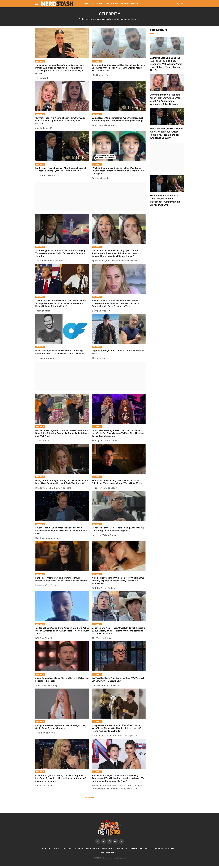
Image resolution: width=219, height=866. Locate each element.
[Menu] (36, 3)
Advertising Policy (109, 852)
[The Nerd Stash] (57, 3)
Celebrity (97, 4)
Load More (89, 797)
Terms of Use (136, 849)
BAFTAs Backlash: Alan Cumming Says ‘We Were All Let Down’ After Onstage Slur (118, 679)
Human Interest (129, 4)
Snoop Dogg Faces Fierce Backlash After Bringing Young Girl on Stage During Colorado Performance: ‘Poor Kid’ (60, 253)
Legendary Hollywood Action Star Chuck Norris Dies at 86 (118, 352)
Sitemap (149, 849)
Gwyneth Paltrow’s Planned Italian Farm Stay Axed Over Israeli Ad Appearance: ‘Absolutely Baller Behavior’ (60, 121)
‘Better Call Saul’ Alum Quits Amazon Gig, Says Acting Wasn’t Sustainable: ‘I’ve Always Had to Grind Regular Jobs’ (62, 631)
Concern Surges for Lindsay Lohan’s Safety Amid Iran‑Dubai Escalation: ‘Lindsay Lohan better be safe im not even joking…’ (61, 778)
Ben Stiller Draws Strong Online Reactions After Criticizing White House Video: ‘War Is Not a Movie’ (117, 481)
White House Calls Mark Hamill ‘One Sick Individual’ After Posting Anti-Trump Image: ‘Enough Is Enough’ (118, 119)
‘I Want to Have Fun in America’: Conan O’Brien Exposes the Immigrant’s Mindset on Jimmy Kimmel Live (61, 530)
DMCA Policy (108, 849)
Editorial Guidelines (164, 849)
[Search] (178, 3)
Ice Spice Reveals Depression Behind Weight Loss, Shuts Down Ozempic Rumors (60, 726)
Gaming (85, 4)
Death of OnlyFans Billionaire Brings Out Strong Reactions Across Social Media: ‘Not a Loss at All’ (60, 352)
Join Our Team (59, 849)
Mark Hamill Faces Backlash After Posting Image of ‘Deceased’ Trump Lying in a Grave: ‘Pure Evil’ (60, 169)
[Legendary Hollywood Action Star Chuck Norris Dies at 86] (119, 329)
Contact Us (122, 849)
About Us (46, 849)
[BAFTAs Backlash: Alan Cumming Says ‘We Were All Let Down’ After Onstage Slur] (119, 656)
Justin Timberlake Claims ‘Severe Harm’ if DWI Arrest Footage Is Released (62, 679)
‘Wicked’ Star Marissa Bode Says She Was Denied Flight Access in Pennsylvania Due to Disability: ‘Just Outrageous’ (118, 171)
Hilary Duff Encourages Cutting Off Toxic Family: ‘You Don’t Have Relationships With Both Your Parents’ (61, 481)
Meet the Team (76, 849)
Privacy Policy (92, 849)
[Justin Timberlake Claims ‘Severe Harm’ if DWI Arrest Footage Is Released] (62, 656)
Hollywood (112, 4)
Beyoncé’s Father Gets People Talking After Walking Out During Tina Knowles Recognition (118, 529)
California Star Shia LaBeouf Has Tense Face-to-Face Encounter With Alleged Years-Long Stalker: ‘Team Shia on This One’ (118, 68)
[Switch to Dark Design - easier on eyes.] (182, 4)
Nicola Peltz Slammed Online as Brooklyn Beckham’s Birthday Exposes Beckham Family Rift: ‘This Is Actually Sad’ (118, 581)
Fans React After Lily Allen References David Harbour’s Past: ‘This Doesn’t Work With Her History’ (61, 579)
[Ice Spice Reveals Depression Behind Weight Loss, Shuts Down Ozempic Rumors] (62, 704)
